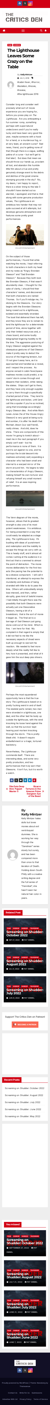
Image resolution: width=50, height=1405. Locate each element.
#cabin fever (23, 82)
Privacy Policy (25, 1399)
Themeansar (25, 1386)
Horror (17, 45)
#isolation (22, 86)
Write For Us (24, 1393)
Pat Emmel (29, 940)
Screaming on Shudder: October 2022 (24, 933)
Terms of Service (40, 1399)
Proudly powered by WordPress (15, 1383)
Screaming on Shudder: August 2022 (24, 962)
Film (9, 45)
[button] (41, 30)
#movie (32, 86)
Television (34, 928)
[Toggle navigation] (23, 31)
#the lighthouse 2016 (27, 94)
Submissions (37, 1393)
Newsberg (41, 1383)
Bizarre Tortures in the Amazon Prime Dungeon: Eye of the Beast (33, 791)
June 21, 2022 (16, 1312)
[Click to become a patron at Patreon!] (25, 1024)
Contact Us (12, 1393)
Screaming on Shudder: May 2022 (22, 1116)
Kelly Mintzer (26, 74)
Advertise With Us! (10, 1399)
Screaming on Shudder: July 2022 (24, 991)
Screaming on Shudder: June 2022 (23, 1109)
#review (21, 90)
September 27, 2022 (19, 1248)
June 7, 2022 (15, 1342)
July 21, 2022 (16, 1282)
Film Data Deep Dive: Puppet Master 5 (16, 789)
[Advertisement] (27, 1053)
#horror (35, 82)
